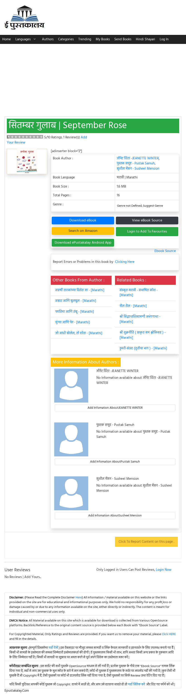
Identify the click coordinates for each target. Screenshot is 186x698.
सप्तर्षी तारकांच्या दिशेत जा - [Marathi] (79, 290)
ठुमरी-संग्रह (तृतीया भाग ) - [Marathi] (143, 348)
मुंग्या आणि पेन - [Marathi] (72, 322)
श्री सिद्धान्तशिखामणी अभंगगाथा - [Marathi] (140, 319)
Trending (84, 39)
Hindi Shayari (145, 39)
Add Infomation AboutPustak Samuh (115, 461)
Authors (48, 39)
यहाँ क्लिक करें (136, 684)
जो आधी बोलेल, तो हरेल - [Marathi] (78, 333)
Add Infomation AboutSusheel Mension (115, 515)
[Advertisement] (93, 78)
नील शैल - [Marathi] (133, 306)
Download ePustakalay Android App (83, 243)
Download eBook (82, 220)
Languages (23, 39)
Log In (164, 39)
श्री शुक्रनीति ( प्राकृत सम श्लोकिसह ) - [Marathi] (143, 335)
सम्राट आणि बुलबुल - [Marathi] (75, 301)
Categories (66, 39)
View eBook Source (147, 220)
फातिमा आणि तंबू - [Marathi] (74, 311)
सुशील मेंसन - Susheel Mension (138, 168)
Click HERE (169, 634)
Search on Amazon (83, 231)
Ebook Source (165, 251)
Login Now (163, 570)
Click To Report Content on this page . (146, 541)
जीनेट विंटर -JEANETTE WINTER (138, 158)
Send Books (122, 39)
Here (79, 597)
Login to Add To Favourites (147, 231)
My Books (103, 39)
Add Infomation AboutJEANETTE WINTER (115, 407)
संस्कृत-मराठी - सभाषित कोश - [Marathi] (139, 293)
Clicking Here (125, 262)
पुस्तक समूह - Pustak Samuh (136, 163)
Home (6, 39)
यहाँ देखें (54, 647)
